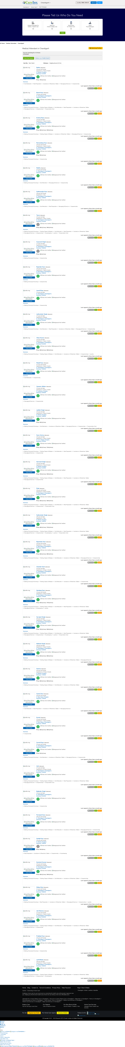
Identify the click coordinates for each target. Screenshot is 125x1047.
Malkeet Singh (43, 644)
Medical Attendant (11, 43)
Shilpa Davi (42, 887)
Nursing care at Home (5, 1043)
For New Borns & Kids (70, 1004)
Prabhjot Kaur (43, 936)
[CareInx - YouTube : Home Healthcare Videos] (81, 1015)
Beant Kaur (42, 92)
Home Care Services (90, 1004)
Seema (41, 669)
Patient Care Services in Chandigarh (31, 1001)
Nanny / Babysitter (5, 1037)
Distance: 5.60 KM (41, 295)
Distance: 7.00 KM (41, 149)
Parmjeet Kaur (43, 815)
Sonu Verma (42, 435)
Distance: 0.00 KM (41, 392)
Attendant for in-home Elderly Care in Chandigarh (35, 998)
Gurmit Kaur (42, 742)
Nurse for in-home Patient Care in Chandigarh (62, 998)
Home (24, 987)
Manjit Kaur (42, 363)
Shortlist (91, 88)
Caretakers (26, 7)
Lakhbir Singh (43, 410)
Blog (28, 987)
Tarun (40, 215)
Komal (41, 717)
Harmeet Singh (43, 462)
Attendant (3, 1034)
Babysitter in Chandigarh (81, 998)
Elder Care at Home (5, 1042)
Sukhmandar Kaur (44, 191)
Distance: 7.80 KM (41, 124)
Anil (40, 766)
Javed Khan (42, 290)
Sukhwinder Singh (44, 515)
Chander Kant (43, 567)
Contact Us (35, 987)
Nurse (1, 1036)
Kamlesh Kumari (44, 862)
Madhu (41, 168)
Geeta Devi (42, 694)
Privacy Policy (56, 987)
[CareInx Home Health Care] (30, 2)
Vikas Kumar (42, 338)
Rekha (40, 67)
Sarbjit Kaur (42, 838)
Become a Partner (62, 1013)
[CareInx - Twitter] (90, 1014)
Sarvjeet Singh (43, 617)
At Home (2, 43)
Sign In (99, 2)
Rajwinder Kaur (43, 542)
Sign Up (94, 2)
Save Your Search (28, 58)
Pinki (40, 488)
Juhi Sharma (42, 911)
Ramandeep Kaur (44, 143)
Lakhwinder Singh (44, 314)
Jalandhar (95, 990)
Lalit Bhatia (42, 960)
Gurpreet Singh (43, 242)
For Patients (46, 1004)
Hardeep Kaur (43, 590)
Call (96, 88)
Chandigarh (45, 3)
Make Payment (66, 987)
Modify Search (45, 58)
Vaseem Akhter (43, 386)
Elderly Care (26, 1004)
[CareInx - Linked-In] (91, 1012)
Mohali (85, 990)
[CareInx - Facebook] (97, 1014)
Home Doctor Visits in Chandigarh (53, 1000)
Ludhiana (90, 990)
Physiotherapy (4, 1033)
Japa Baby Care (4, 1039)
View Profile (29, 78)
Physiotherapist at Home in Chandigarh (32, 1000)
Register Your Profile (34, 1013)
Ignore (99, 88)
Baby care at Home (5, 1044)
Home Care (34, 7)
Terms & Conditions (45, 987)
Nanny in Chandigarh (94, 998)
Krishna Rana (42, 118)
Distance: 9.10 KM (41, 73)
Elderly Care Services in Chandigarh (72, 1000)
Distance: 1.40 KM (41, 172)
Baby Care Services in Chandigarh (51, 1001)
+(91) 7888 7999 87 (83, 2)
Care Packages (43, 7)
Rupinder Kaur (43, 267)
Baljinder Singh (43, 791)
